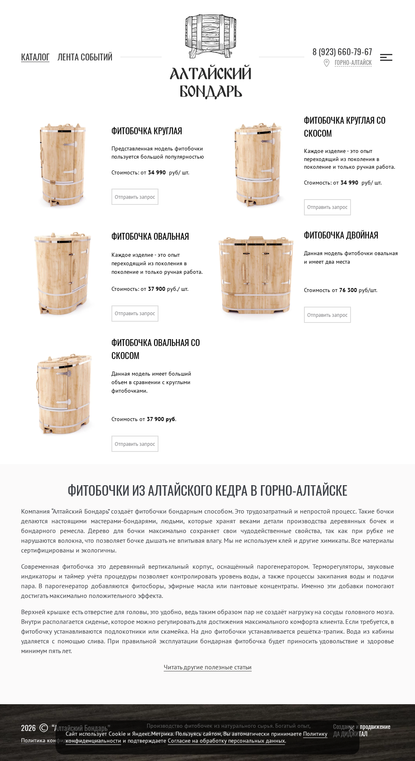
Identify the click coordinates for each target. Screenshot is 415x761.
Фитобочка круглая (146, 130)
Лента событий (85, 57)
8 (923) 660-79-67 (342, 52)
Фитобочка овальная (150, 236)
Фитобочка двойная (341, 234)
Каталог (35, 57)
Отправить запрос (135, 196)
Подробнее (183, 196)
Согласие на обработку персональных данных (226, 740)
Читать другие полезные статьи (208, 667)
